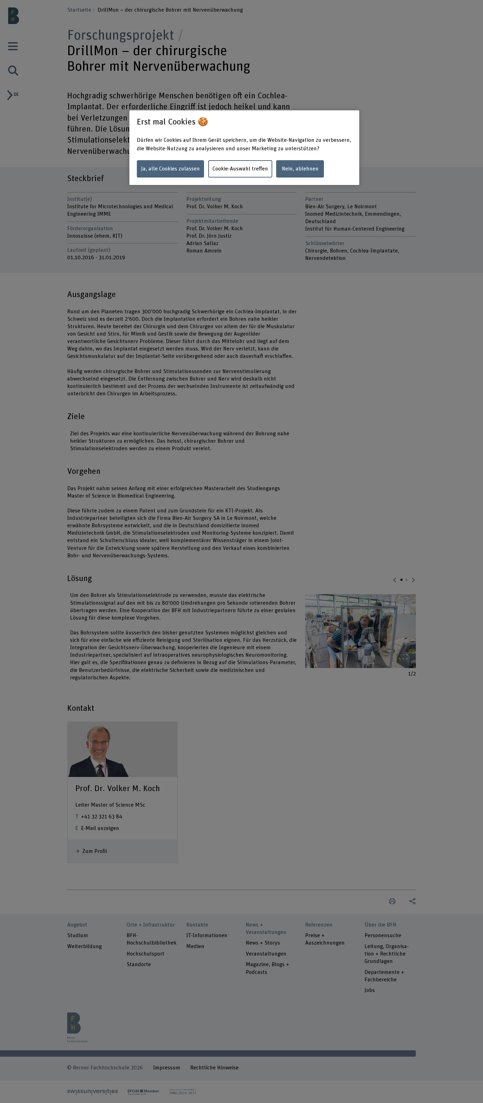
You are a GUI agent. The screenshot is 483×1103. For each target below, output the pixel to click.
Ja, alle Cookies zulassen (170, 169)
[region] (244, 147)
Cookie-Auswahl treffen (240, 169)
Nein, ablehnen (300, 169)
